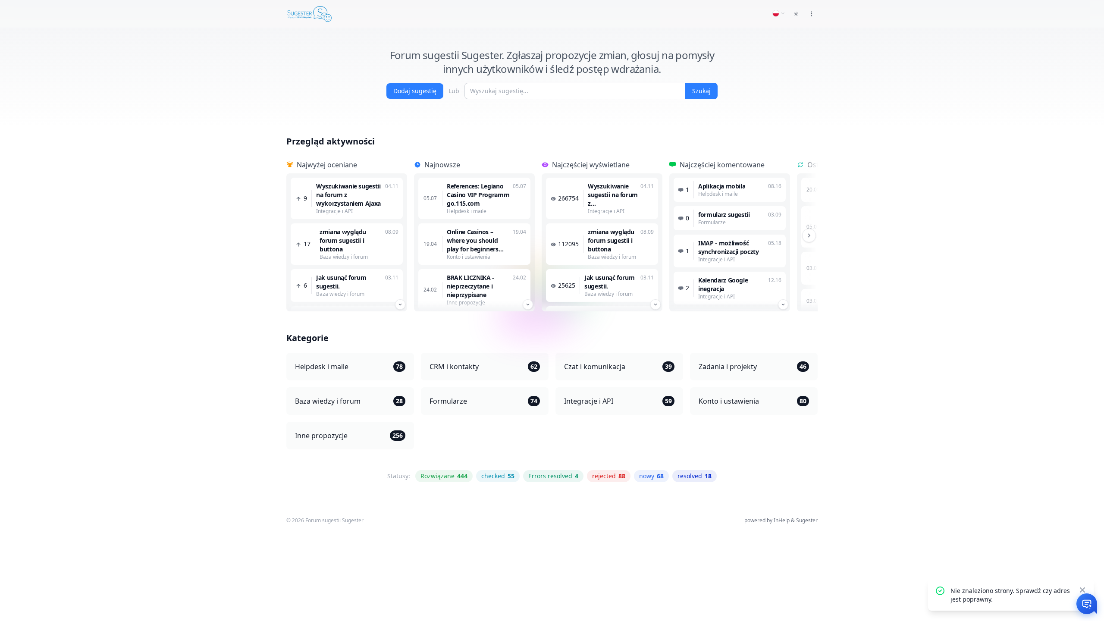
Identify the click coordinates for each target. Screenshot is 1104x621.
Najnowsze (442, 164)
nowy (651, 476)
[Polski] (779, 13)
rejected (608, 476)
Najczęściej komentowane (722, 164)
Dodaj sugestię (414, 91)
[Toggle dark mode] (796, 14)
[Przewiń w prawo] (809, 235)
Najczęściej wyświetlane (591, 164)
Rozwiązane (443, 476)
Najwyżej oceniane (327, 164)
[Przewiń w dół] (400, 304)
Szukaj (701, 91)
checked (497, 476)
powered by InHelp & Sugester (781, 520)
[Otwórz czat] (1086, 603)
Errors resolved (553, 476)
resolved (694, 476)
